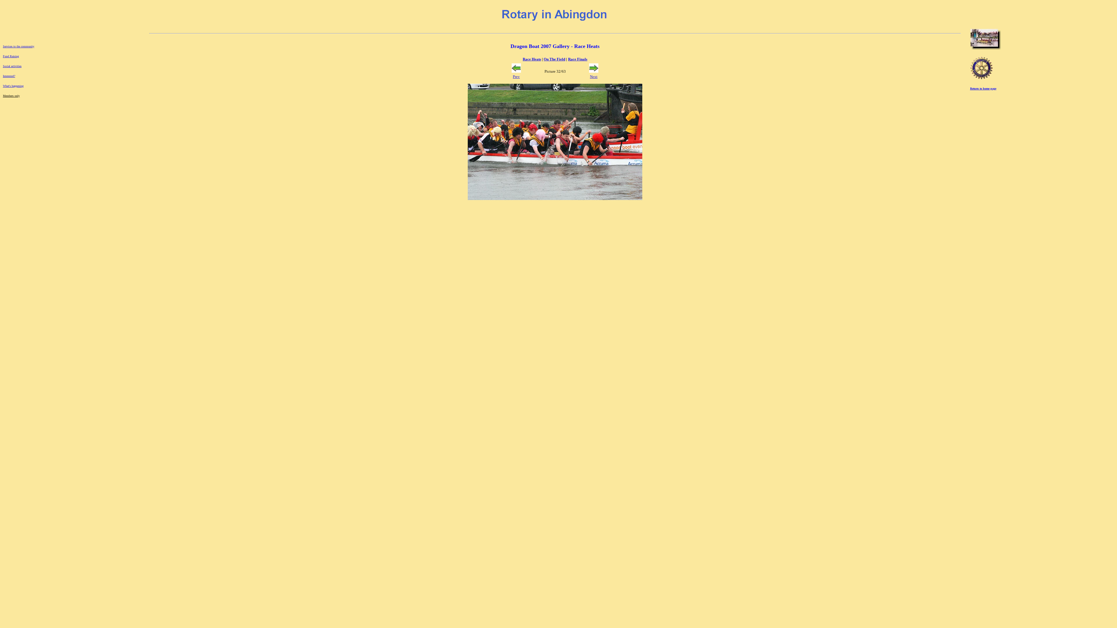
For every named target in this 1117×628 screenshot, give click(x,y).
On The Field (554, 59)
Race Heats (532, 59)
